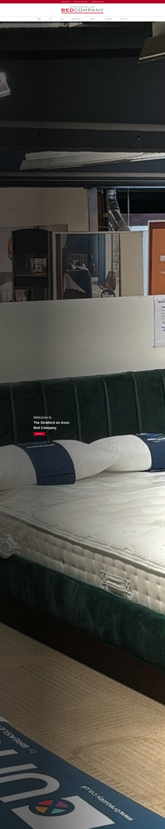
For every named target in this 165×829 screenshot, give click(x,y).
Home (39, 19)
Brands (92, 19)
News (62, 19)
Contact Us (124, 19)
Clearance (108, 19)
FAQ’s (50, 19)
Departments (75, 19)
